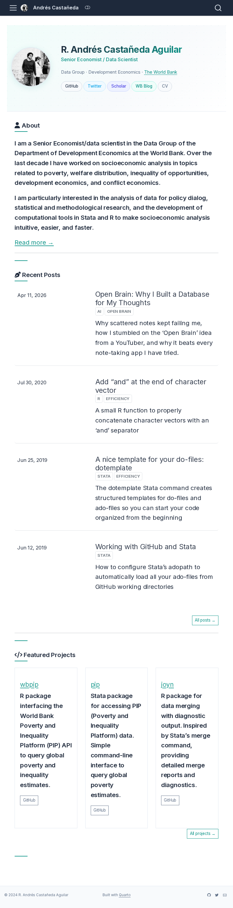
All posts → (205, 620)
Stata (103, 476)
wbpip (29, 684)
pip (95, 684)
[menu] (13, 8)
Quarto (125, 895)
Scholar (118, 86)
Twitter (95, 86)
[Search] (218, 8)
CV (165, 86)
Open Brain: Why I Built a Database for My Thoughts (152, 298)
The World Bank (160, 72)
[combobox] (218, 8)
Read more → (34, 242)
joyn (167, 684)
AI (99, 311)
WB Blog (144, 86)
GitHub (71, 86)
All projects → (202, 833)
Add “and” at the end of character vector (150, 386)
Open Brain (119, 311)
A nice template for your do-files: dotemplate (149, 463)
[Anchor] (44, 125)
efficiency (118, 398)
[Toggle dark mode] (88, 8)
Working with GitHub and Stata (145, 546)
